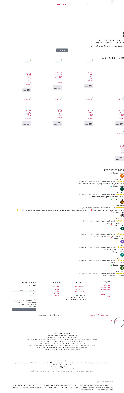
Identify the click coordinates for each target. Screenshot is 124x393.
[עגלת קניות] (111, 23)
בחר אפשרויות (88, 86)
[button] (112, 1)
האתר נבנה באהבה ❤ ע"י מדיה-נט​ (101, 315)
